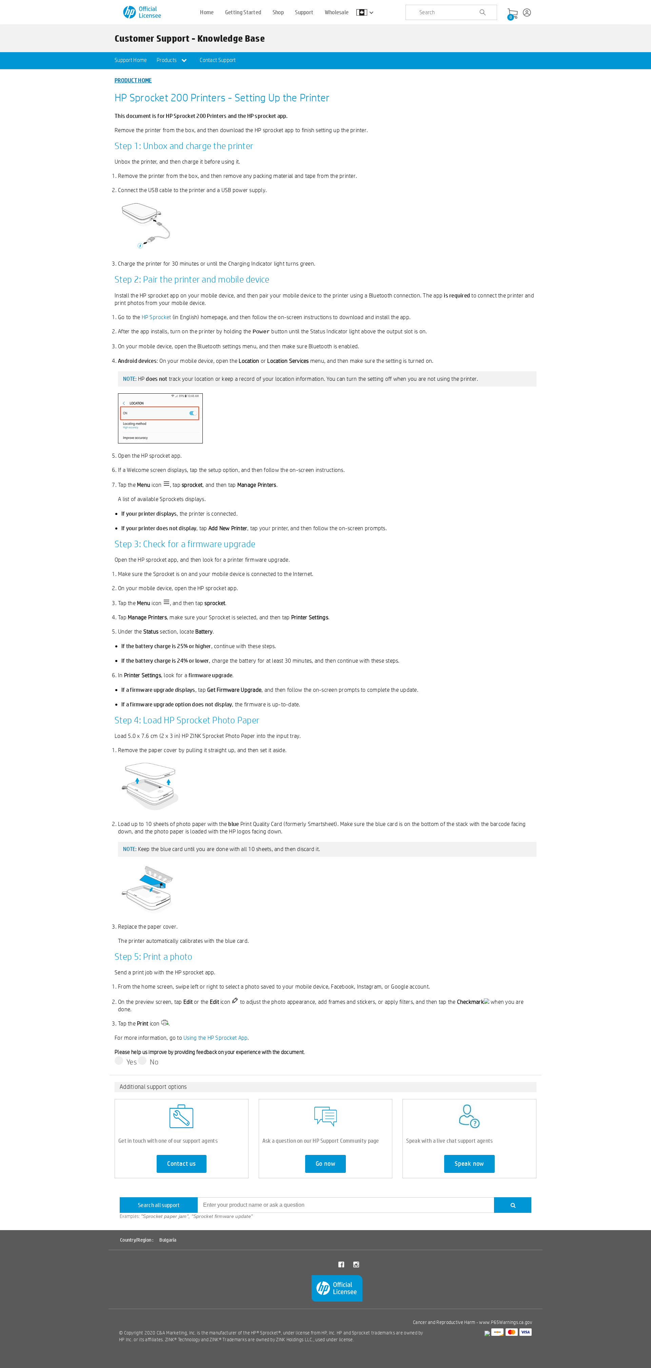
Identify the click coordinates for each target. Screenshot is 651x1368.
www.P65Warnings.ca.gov (505, 1322)
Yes (131, 1061)
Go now (326, 1164)
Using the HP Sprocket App (215, 1037)
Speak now (469, 1164)
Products (167, 60)
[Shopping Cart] (512, 13)
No (154, 1061)
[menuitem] (131, 60)
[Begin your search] (482, 12)
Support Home (131, 60)
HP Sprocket (156, 316)
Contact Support (218, 60)
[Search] (512, 1205)
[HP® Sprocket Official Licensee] (142, 12)
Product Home (133, 80)
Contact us (181, 1164)
